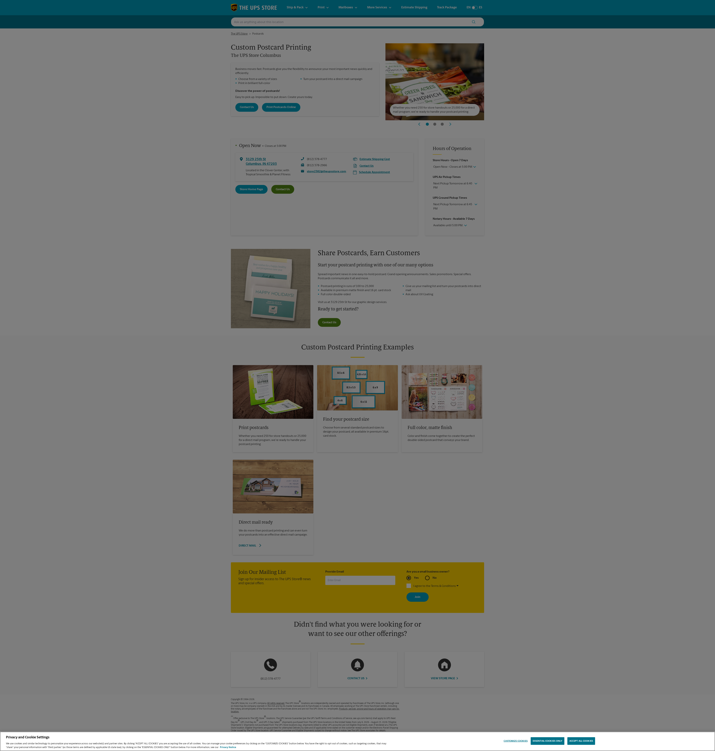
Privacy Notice (228, 747)
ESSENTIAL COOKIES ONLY (547, 741)
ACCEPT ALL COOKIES (581, 741)
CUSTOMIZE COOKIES (516, 741)
